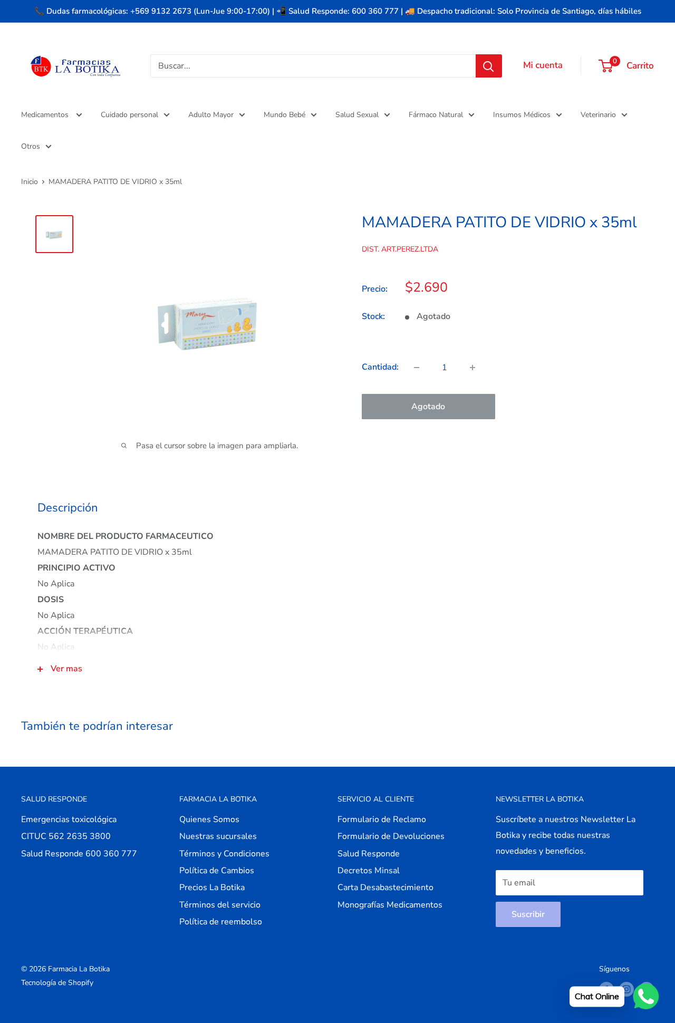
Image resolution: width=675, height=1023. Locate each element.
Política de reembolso (220, 922)
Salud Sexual (357, 115)
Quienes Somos (209, 819)
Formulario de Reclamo (382, 819)
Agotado (428, 406)
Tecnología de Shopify (57, 983)
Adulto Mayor (211, 115)
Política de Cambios (216, 870)
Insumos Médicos (522, 115)
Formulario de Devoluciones (391, 836)
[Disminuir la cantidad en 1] (417, 367)
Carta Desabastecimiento (385, 887)
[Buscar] (489, 66)
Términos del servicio (220, 905)
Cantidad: (380, 367)
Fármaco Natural (436, 115)
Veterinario (598, 115)
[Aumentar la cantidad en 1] (472, 367)
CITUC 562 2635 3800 (66, 836)
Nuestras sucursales (218, 836)
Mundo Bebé (284, 115)
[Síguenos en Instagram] (626, 989)
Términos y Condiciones (224, 854)
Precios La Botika (212, 887)
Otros (30, 146)
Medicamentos (46, 115)
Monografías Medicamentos (390, 905)
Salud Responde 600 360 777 (79, 854)
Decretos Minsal (369, 870)
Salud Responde (369, 854)
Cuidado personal (129, 115)
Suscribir (528, 914)
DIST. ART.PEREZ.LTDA (400, 249)
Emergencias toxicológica (69, 819)
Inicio (29, 182)
